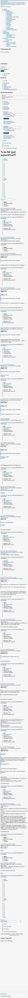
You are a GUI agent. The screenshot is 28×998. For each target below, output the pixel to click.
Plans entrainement (10, 37)
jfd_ (20, 340)
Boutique (5, 38)
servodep (5, 560)
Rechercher (6, 104)
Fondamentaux (9, 13)
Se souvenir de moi (9, 116)
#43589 (9, 486)
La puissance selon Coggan (12, 16)
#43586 (17, 398)
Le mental (8, 25)
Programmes (9, 18)
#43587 (9, 442)
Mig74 (5, 602)
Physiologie (9, 14)
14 (4, 163)
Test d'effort (9, 15)
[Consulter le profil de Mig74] (8, 604)
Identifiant (5, 113)
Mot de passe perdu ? (8, 121)
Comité (8, 45)
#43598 (9, 577)
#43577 (9, 208)
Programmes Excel (10, 34)
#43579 (9, 253)
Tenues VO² (9, 39)
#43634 (9, 803)
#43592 (9, 515)
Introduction (9, 11)
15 (4, 165)
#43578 (9, 237)
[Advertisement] (10, 57)
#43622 (17, 719)
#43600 (9, 619)
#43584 (17, 327)
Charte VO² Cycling (11, 42)
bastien (5, 313)
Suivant (5, 179)
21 (4, 172)
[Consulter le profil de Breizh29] (8, 537)
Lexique (8, 27)
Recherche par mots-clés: (7, 96)
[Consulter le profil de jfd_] (7, 349)
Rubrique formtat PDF (11, 29)
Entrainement (6, 10)
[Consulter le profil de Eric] (7, 734)
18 (4, 168)
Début (4, 158)
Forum (4, 30)
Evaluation (8, 21)
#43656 (9, 862)
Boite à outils (6, 33)
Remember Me (4, 69)
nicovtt (5, 705)
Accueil (5, 9)
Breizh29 (5, 535)
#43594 (9, 550)
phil (4, 220)
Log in (2, 71)
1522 (4, 177)
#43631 (9, 746)
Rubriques (5, 101)
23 (4, 175)
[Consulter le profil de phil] (7, 222)
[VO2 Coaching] (5, 52)
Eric (4, 733)
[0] (5, 375)
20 (4, 171)
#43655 (9, 844)
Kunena (17, 935)
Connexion (6, 118)
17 (4, 167)
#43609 (9, 683)
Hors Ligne (6, 223)
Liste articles (6, 32)
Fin (4, 180)
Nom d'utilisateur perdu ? (9, 122)
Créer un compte (7, 123)
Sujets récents (6, 103)
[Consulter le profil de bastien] (8, 315)
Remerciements (9, 28)
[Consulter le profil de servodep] (8, 562)
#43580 (9, 287)
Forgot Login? (6, 73)
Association (6, 41)
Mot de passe (6, 114)
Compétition (9, 20)
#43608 (9, 649)
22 (4, 174)
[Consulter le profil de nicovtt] (8, 706)
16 (4, 166)
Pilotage (8, 23)
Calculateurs (9, 36)
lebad (4, 471)
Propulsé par (12, 935)
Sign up (5, 74)
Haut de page (4, 993)
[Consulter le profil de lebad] (7, 472)
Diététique (8, 24)
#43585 (9, 364)
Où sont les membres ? (11, 46)
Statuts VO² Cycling (11, 43)
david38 (5, 80)
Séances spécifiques (10, 19)
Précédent (5, 160)
